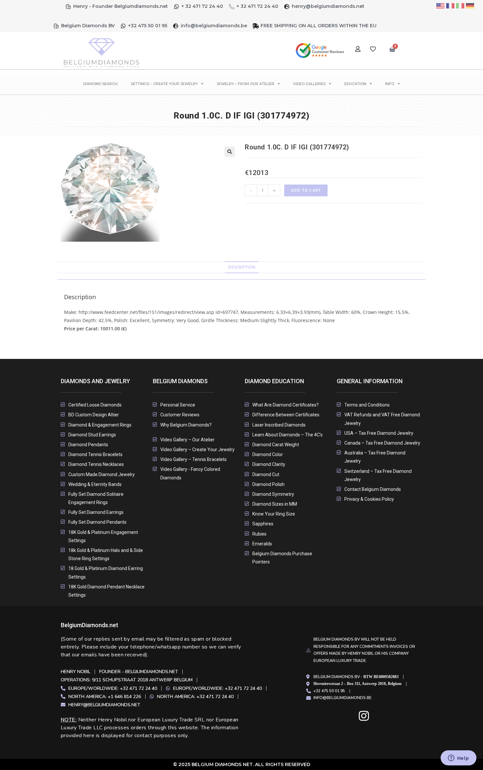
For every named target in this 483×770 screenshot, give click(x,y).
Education (355, 83)
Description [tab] (241, 267)
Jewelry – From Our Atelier (245, 83)
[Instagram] (364, 715)
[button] (229, 151)
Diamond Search (100, 83)
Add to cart (306, 190)
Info (389, 83)
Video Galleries (309, 83)
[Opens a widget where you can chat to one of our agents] (458, 758)
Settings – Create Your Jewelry (164, 83)
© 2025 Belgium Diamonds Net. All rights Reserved (241, 764)
